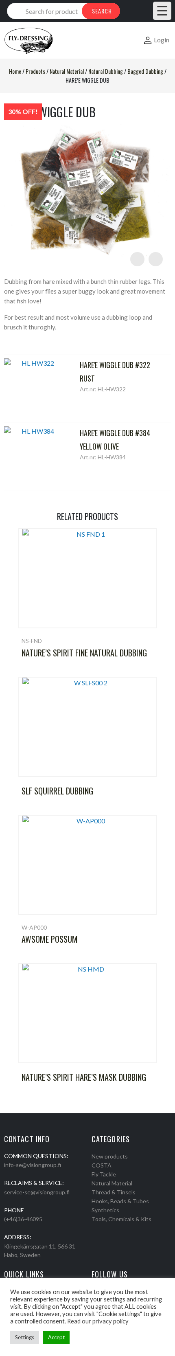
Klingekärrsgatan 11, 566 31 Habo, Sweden (39, 1250)
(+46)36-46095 (23, 1219)
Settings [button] (24, 1337)
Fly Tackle (104, 1174)
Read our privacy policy (98, 1321)
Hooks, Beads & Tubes (120, 1201)
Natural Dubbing (105, 71)
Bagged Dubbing (145, 71)
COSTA (102, 1165)
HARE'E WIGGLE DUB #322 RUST (115, 371)
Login (161, 40)
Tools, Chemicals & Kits (121, 1219)
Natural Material (67, 71)
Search (102, 11)
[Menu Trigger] (162, 11)
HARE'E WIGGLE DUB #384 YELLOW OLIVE (115, 439)
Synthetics (105, 1210)
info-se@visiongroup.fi (32, 1164)
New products (110, 1156)
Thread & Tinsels (114, 1192)
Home (15, 71)
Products (35, 71)
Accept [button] (56, 1337)
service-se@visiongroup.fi (37, 1192)
